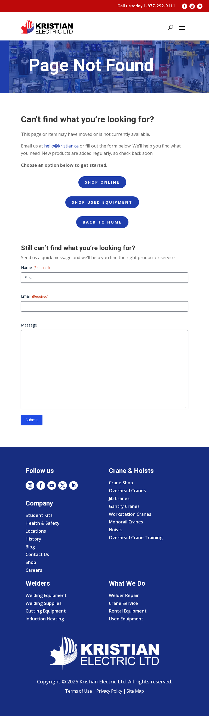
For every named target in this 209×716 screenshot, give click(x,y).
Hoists (115, 530)
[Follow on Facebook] (184, 6)
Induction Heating (45, 619)
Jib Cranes (119, 498)
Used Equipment (126, 619)
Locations (36, 531)
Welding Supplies (44, 603)
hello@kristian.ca (61, 146)
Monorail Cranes (126, 522)
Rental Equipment (128, 611)
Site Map (135, 691)
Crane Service (123, 603)
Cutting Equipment (46, 611)
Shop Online (102, 182)
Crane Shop (121, 483)
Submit (32, 419)
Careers (34, 570)
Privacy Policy (109, 691)
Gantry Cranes (124, 506)
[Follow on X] (62, 485)
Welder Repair (124, 595)
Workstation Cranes (130, 514)
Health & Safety (43, 523)
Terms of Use (78, 691)
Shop (31, 562)
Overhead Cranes (127, 491)
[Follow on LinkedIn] (199, 6)
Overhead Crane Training (135, 538)
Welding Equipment (46, 595)
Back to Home (102, 222)
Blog (30, 547)
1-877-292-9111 (159, 6)
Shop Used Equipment (102, 202)
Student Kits (39, 515)
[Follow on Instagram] (192, 6)
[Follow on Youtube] (51, 485)
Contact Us (37, 554)
